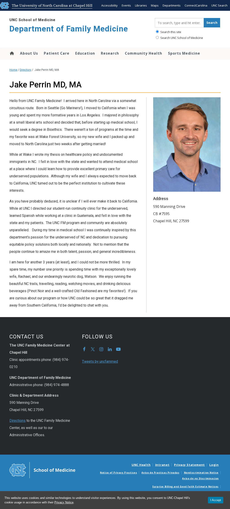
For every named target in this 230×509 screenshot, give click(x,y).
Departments (172, 5)
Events (126, 5)
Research (110, 53)
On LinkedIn (110, 349)
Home (11, 53)
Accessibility (109, 5)
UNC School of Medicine (32, 20)
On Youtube (118, 349)
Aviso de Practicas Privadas (160, 472)
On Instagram (101, 349)
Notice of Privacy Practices (118, 472)
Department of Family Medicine (68, 28)
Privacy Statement (189, 465)
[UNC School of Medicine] (42, 470)
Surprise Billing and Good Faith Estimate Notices (185, 486)
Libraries (141, 5)
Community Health (143, 53)
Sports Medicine (184, 53)
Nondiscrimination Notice (201, 472)
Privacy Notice (63, 502)
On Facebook (84, 349)
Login (214, 465)
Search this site (170, 32)
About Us (29, 53)
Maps (155, 5)
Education (85, 53)
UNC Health (141, 465)
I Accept (215, 500)
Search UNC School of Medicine (181, 38)
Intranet (162, 465)
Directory (25, 69)
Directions (17, 420)
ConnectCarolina (196, 5)
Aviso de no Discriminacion (200, 478)
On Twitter (93, 349)
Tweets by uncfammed (100, 361)
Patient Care (56, 53)
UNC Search (219, 5)
